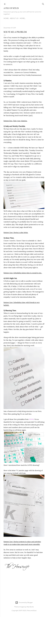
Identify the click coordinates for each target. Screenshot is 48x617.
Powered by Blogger (26, 602)
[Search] (43, 3)
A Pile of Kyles (11, 8)
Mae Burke (30, 607)
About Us (14, 18)
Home (6, 18)
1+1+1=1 (31, 419)
